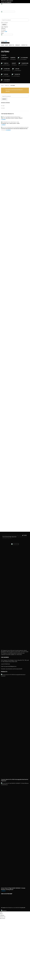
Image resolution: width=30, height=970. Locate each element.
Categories (3, 55)
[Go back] (3, 48)
